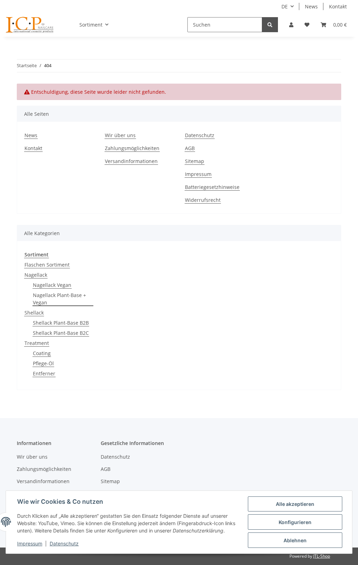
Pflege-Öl (43, 363)
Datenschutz (199, 135)
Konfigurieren (295, 522)
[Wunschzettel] (307, 25)
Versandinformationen (131, 161)
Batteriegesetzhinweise (212, 187)
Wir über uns (120, 135)
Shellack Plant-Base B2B (61, 322)
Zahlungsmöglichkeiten (132, 148)
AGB (190, 148)
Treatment (36, 343)
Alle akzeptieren (295, 504)
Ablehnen (295, 540)
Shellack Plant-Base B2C (61, 333)
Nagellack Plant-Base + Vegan (59, 299)
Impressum (198, 174)
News (311, 6)
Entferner (44, 373)
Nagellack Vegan (52, 285)
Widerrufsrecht (203, 200)
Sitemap (194, 161)
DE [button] (284, 6)
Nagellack (35, 274)
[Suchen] (270, 24)
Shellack (34, 312)
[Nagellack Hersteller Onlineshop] (30, 25)
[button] (291, 25)
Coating (42, 353)
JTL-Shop (321, 556)
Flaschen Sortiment (47, 264)
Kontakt (338, 6)
